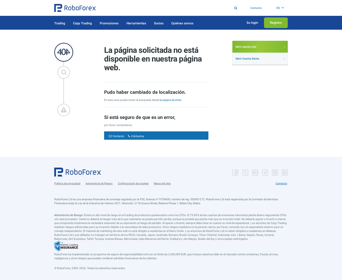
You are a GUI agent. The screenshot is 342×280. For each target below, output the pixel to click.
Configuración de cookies (133, 183)
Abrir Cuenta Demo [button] (247, 58)
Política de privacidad (67, 183)
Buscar (173, 7)
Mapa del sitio (162, 183)
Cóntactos (137, 136)
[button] (75, 8)
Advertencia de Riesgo (99, 183)
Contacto (118, 136)
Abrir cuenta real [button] (245, 46)
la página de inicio (170, 100)
